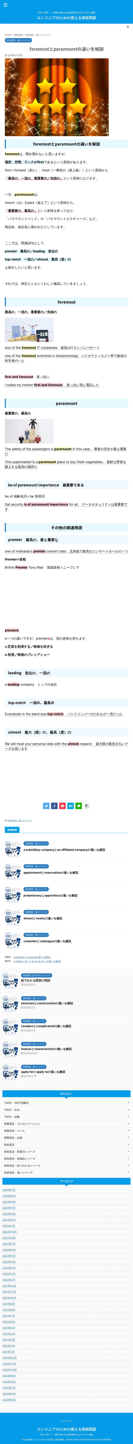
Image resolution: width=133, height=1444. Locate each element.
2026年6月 (9, 1195)
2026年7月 (9, 1189)
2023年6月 (9, 1213)
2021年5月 (8, 1327)
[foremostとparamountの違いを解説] (70, 806)
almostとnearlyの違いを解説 (43, 918)
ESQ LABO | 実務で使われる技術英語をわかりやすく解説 (66, 1434)
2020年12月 (9, 1357)
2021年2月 (8, 1345)
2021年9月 (8, 1303)
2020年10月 (9, 1369)
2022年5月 (9, 1255)
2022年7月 (9, 1243)
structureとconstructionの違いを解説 (47, 1003)
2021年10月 (9, 1297)
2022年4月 (9, 1261)
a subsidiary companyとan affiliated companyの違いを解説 (64, 849)
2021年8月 (8, 1309)
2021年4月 (8, 1333)
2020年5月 (9, 1393)
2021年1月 (8, 1351)
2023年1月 (8, 1225)
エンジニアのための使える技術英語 (66, 18)
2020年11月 (9, 1363)
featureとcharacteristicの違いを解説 (46, 1049)
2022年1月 (8, 1279)
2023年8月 (9, 1201)
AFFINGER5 (105, 1439)
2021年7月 (8, 1315)
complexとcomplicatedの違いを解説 (46, 1026)
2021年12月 (9, 1285)
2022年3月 (9, 1267)
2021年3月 (8, 1339)
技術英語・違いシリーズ (19, 820)
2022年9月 (9, 1237)
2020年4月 (9, 1399)
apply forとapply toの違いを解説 (43, 1071)
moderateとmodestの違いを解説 (32, 957)
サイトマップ (66, 1421)
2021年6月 (8, 1321)
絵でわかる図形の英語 (35, 980)
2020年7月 (9, 1387)
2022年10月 (9, 1231)
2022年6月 (9, 1249)
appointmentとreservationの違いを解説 (51, 872)
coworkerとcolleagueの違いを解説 (47, 941)
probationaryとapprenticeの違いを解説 (51, 895)
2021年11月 (9, 1291)
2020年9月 (9, 1375)
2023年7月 (9, 1207)
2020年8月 (9, 1381)
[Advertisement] (66, 604)
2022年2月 (9, 1273)
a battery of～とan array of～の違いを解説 (37, 961)
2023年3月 (9, 1219)
